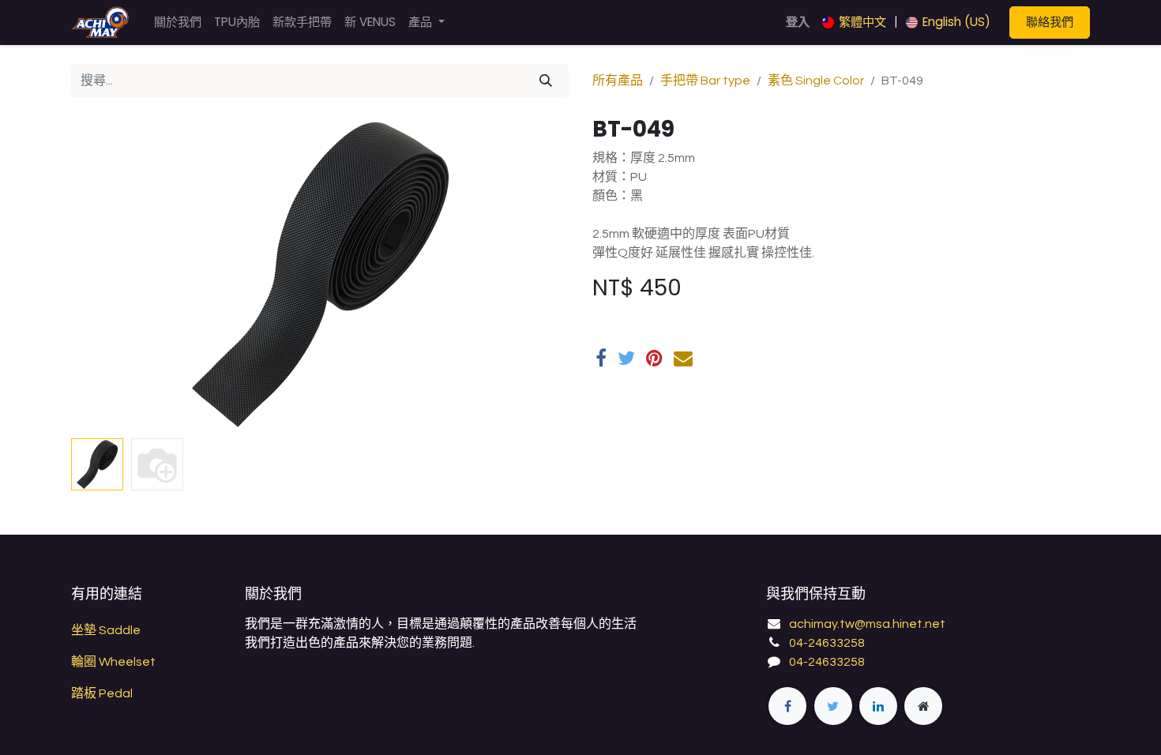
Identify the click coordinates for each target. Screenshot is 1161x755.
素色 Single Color (816, 80)
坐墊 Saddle (106, 630)
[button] (108, 274)
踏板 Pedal (102, 693)
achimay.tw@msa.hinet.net (867, 624)
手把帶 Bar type (705, 80)
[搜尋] (546, 80)
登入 (798, 21)
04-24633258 (827, 643)
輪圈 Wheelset (113, 661)
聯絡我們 (1049, 21)
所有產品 (617, 80)
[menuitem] (178, 22)
